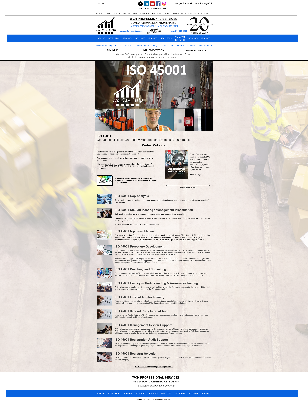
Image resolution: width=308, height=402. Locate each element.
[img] (114, 120)
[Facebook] (158, 3)
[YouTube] (152, 3)
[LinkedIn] (146, 3)
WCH (133, 18)
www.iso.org (195, 174)
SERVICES (169, 18)
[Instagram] (164, 3)
